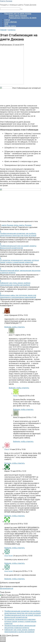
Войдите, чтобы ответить (14, 327)
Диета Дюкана (6, 1)
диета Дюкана (7, 225)
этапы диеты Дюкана (22, 225)
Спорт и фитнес (10, 22)
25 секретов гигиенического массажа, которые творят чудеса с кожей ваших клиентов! (19, 261)
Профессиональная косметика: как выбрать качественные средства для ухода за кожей (18, 234)
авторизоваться (6, 588)
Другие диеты (10, 26)
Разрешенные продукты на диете (22, 18)
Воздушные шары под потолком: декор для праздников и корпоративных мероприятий (18, 296)
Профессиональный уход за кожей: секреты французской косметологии (18, 247)
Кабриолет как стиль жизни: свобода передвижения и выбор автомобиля (15, 284)
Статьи (7, 20)
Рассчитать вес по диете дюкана (17, 14)
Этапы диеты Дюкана (18, 16)
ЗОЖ (6, 24)
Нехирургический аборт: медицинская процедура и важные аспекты (19, 627)
